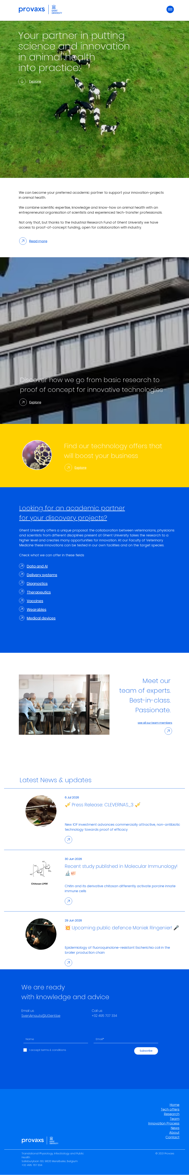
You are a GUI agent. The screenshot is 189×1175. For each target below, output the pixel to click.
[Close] (22, 81)
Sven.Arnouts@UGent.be (40, 1015)
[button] (170, 9)
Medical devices (41, 618)
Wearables (36, 609)
